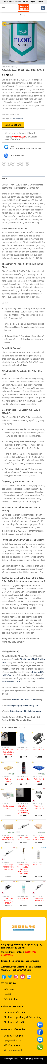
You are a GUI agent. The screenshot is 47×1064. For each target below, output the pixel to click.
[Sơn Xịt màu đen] (23, 768)
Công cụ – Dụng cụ (13, 1035)
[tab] (23, 178)
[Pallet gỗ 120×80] (8, 768)
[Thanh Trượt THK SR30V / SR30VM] (8, 887)
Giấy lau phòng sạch (8, 807)
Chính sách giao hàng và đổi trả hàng (22, 1017)
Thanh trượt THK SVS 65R (39, 807)
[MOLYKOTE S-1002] (23, 887)
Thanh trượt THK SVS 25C (38, 900)
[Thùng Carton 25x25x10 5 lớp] (38, 826)
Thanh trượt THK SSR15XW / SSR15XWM (8, 867)
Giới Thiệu (9, 989)
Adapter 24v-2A (39, 750)
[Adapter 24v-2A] (38, 738)
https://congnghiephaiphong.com (25, 711)
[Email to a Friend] (18, 164)
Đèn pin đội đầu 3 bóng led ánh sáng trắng (8, 752)
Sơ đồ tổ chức (11, 999)
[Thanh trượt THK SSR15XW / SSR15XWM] (8, 854)
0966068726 (18, 136)
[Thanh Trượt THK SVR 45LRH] (23, 826)
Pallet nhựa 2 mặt (39, 780)
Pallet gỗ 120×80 (8, 780)
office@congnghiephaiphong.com (23, 705)
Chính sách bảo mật (14, 1022)
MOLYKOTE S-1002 (23, 900)
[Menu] (3, 8)
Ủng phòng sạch (23, 750)
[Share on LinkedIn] (27, 164)
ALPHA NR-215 (38, 865)
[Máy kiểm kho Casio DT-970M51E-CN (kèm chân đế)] (23, 795)
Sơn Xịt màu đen (23, 779)
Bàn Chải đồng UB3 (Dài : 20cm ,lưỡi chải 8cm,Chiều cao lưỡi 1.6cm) (23, 869)
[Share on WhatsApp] (4, 164)
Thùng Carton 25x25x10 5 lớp (39, 839)
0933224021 (30, 700)
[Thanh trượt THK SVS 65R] (38, 795)
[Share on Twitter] (13, 164)
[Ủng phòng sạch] (23, 738)
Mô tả (4, 178)
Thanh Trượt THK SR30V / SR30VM (8, 901)
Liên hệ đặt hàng (13, 125)
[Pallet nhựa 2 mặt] (38, 768)
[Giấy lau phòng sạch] (8, 795)
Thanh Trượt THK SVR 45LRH (23, 839)
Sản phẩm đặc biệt (10, 67)
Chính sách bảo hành (14, 1012)
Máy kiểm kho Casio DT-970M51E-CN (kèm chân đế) (23, 809)
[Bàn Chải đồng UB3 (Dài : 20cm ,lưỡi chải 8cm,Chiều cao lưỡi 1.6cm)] (23, 854)
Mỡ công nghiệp (12, 1045)
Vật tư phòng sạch (13, 1050)
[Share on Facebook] (9, 164)
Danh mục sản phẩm (13, 1029)
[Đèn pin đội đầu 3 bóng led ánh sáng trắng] (8, 738)
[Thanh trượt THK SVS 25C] (38, 887)
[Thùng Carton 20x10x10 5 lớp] (8, 826)
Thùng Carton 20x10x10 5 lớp (8, 839)
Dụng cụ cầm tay (12, 1040)
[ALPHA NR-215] (38, 854)
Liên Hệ (7, 994)
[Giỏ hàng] (43, 8)
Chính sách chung (12, 1006)
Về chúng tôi (9, 983)
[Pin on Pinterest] (22, 164)
